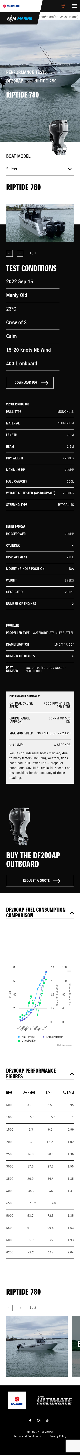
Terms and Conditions (27, 1436)
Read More (31, 1353)
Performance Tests (26, 72)
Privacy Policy (58, 1436)
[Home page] (11, 6)
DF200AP (14, 81)
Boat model (18, 156)
